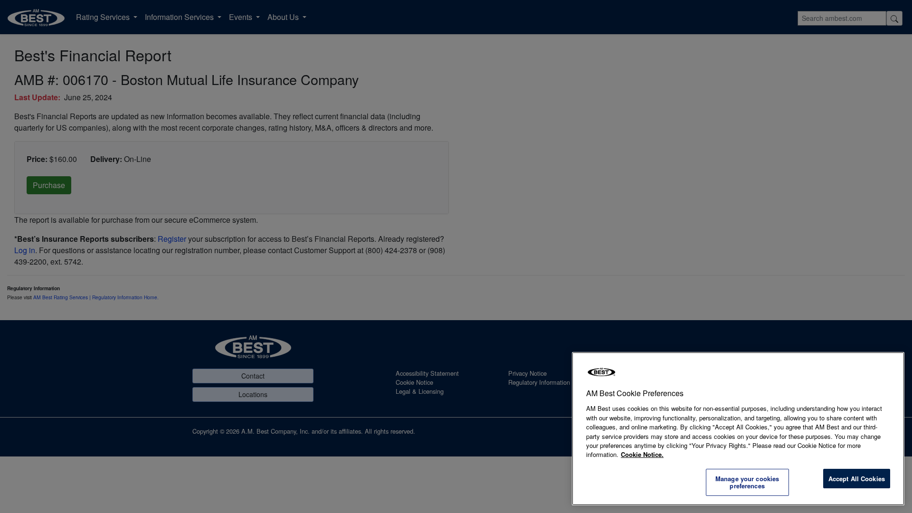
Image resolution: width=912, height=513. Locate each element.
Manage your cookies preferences (747, 482)
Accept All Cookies (856, 478)
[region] (738, 428)
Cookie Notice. (642, 454)
